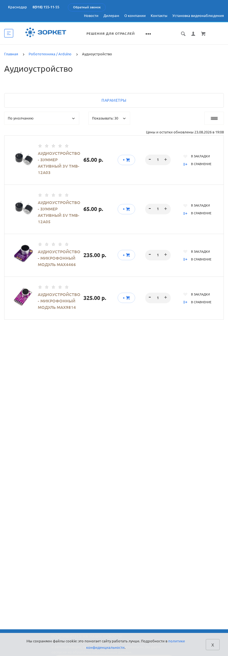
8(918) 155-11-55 (46, 7)
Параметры (114, 100)
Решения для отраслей (110, 33)
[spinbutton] (158, 160)
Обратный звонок (87, 7)
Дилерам (111, 16)
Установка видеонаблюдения (198, 16)
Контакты (159, 16)
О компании (135, 16)
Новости (91, 16)
